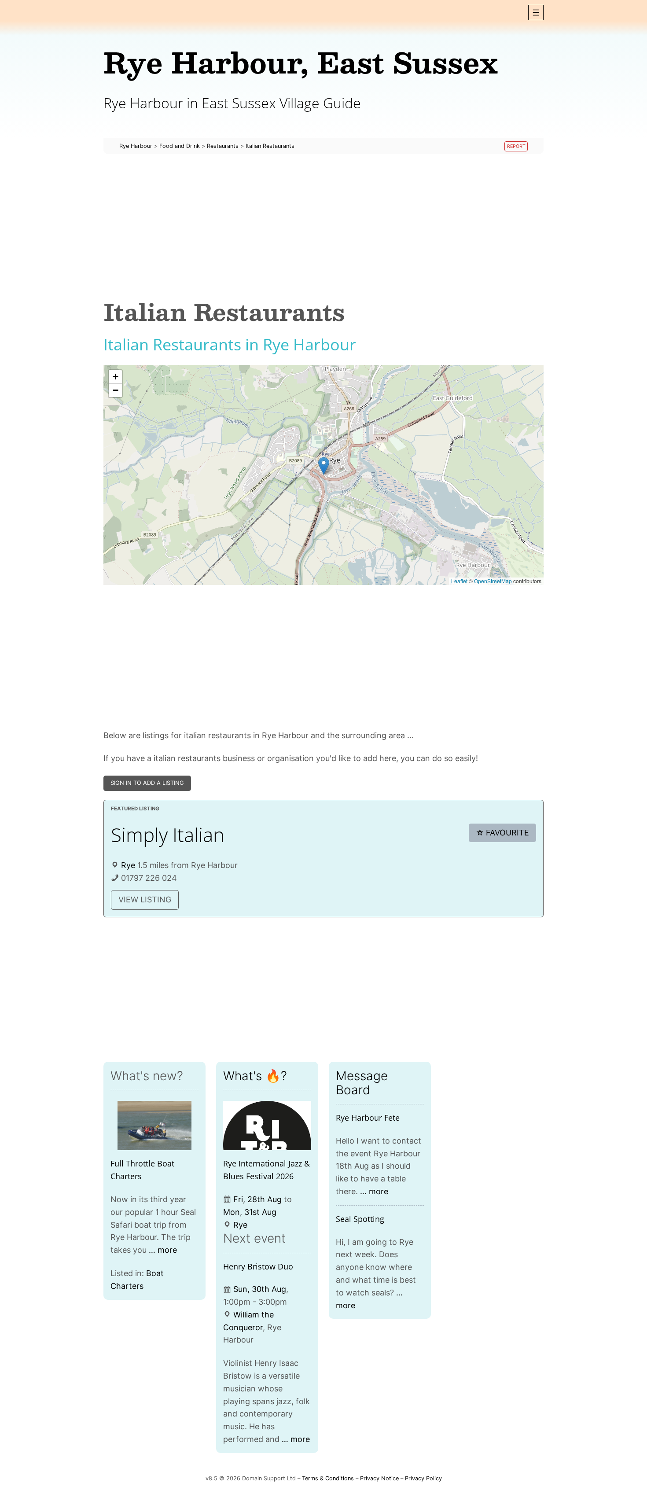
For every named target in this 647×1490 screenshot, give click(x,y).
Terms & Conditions (328, 1478)
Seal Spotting (360, 1219)
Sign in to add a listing (147, 783)
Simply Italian (167, 834)
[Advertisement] (323, 226)
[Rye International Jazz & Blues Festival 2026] (267, 1126)
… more (163, 1250)
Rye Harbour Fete (368, 1117)
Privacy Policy (423, 1478)
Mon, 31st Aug (249, 1212)
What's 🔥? (255, 1075)
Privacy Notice (379, 1478)
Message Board (362, 1082)
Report (516, 146)
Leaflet (459, 581)
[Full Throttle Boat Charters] (154, 1126)
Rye (128, 865)
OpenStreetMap (493, 581)
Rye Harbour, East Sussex (300, 61)
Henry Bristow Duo (258, 1266)
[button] (536, 12)
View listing (144, 899)
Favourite (502, 832)
